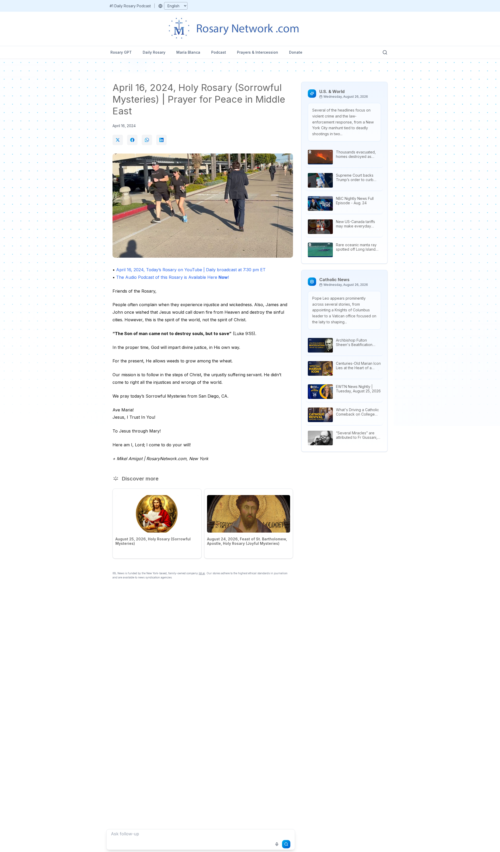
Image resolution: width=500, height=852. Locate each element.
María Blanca (188, 52)
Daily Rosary (154, 52)
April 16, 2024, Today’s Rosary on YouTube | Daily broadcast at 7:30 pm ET (191, 269)
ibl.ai (202, 573)
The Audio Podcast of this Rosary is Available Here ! (172, 277)
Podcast (218, 52)
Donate (295, 52)
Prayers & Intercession (257, 52)
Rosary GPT (121, 52)
